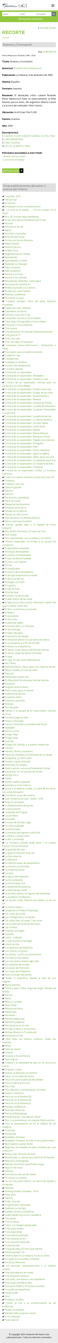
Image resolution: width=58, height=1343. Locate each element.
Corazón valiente (14, 368)
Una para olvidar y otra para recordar (24, 1286)
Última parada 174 (14, 1252)
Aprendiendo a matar (16, 260)
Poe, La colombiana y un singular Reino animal (29, 1120)
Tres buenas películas (16, 1235)
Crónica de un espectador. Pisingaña (24, 443)
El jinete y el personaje (17, 595)
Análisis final (11, 250)
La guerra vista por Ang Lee (19, 852)
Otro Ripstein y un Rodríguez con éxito (25, 1089)
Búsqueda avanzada (30, 18)
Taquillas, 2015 (13, 196)
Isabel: (8, 778)
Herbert (9, 747)
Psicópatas (10, 1133)
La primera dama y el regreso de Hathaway (27, 893)
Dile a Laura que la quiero (18, 521)
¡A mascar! (10, 203)
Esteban (9, 703)
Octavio (9, 1052)
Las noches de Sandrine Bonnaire (22, 923)
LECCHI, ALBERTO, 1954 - (17, 146)
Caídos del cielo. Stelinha (18, 308)
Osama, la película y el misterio (21, 1072)
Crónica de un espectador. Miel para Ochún (27, 436)
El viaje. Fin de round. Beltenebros (22, 659)
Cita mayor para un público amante (23, 352)
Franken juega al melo (16, 717)
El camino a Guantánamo (18, 555)
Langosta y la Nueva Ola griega (21, 910)
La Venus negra (13, 907)
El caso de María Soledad (18, 558)
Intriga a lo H (12, 775)
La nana (9, 873)
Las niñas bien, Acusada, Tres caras (23, 920)
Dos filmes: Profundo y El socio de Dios (25, 531)
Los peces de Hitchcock (17, 967)
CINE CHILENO (12, 142)
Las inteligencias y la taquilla (20, 917)
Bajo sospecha (12, 267)
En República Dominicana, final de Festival (27, 680)
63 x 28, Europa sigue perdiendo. (22, 216)
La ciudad (10, 819)
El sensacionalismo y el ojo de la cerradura (27, 639)
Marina (9, 995)
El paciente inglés (14, 622)
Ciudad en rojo (12, 355)
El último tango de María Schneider (23, 653)
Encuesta (9, 683)
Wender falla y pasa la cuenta (20, 1313)
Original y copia (13, 1069)
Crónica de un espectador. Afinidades (24, 375)
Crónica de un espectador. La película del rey (28, 416)
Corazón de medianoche (17, 365)
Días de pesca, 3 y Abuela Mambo (22, 517)
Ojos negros (11, 1059)
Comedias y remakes (16, 362)
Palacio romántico (14, 1093)
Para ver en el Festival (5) (18, 1099)
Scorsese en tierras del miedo (20, 1174)
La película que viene (16, 890)
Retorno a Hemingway (16, 1160)
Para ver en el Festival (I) (18, 1103)
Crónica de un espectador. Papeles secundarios (29, 440)
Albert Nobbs (12, 243)
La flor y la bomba (14, 839)
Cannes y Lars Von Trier (17, 314)
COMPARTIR (49, 51)
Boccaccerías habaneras (17, 284)
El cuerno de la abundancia (19, 571)
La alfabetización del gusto (19, 805)
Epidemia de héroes (15, 693)
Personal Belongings (16, 1113)
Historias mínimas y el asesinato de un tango (28, 754)
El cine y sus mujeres (16, 561)
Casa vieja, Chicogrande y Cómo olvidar (25, 321)
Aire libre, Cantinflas (15, 233)
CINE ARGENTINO (13, 139)
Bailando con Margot (16, 264)
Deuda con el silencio (16, 511)
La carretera (11, 815)
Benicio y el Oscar (14, 274)
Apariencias (11, 257)
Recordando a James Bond (19, 1143)
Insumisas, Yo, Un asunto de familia (23, 771)
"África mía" (11, 199)
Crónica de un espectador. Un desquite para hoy (30, 460)
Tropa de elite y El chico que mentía (23, 1248)
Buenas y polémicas (15, 294)
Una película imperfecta (17, 1289)
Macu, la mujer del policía (18, 974)
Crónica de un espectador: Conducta (24, 467)
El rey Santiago (13, 629)
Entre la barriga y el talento (19, 690)
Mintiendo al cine (14, 1035)
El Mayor (9, 612)
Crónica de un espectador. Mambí (22, 429)
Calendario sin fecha (15, 311)
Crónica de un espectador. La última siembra (28, 419)
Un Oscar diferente (15, 1262)
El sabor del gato (14, 632)
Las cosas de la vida (15, 913)
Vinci (7, 1296)
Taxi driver (10, 1218)
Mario (8, 998)
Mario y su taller (13, 1001)
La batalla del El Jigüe (16, 812)
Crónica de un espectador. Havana (23, 399)
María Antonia (12, 984)
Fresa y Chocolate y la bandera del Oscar (26, 724)
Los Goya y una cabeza (17, 957)
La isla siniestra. (13, 856)
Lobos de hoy (12, 944)
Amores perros (13, 247)
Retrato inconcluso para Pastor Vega (24, 1164)
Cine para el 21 (13, 335)
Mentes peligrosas (15, 1018)
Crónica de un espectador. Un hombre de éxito (29, 463)
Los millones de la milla (17, 964)
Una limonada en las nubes (19, 1272)
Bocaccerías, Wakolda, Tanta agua (23, 280)
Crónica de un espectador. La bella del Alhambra (30, 406)
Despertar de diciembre (17, 504)
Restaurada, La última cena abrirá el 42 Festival (29, 1157)
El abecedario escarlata (17, 548)
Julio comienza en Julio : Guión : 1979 (24, 798)
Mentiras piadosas (14, 1022)
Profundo (10, 1130)
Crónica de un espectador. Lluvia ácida (25, 426)
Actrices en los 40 (14, 226)
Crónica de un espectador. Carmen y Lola (26, 379)
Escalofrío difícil (13, 697)
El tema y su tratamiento (18, 646)
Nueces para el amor (14, 156)
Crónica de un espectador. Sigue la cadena (27, 453)
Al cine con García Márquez (19, 240)
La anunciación (13, 808)
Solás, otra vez (12, 1201)
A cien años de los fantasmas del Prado (25, 220)
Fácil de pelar (12, 707)
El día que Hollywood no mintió (21, 575)
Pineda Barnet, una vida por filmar (23, 1116)
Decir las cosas (12, 500)
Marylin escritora (14, 1008)
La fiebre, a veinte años (17, 835)
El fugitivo (10, 585)
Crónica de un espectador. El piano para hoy (28, 389)
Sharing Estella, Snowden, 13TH (21, 1191)
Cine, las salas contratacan (19, 341)
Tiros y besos (12, 1221)
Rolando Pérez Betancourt (28, 68)
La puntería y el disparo (17, 896)
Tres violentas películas (17, 1242)
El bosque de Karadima (17, 551)
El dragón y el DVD (14, 582)
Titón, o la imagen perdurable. (21, 1225)
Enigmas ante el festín (16, 687)
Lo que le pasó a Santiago (18, 940)
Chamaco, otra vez (14, 484)
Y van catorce (12, 1319)
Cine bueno (11, 328)
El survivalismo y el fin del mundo (22, 643)
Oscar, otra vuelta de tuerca (19, 1076)
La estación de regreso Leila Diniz (22, 832)
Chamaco (10, 480)
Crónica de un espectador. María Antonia (26, 433)
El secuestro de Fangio (17, 636)
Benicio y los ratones (16, 277)
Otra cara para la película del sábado (24, 1079)
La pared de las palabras (18, 886)
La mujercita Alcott (14, 869)
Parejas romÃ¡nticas (15, 1106)
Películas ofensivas (15, 1110)
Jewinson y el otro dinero (18, 785)
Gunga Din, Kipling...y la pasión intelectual (27, 744)
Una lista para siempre (17, 1275)
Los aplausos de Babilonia (19, 947)
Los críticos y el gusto (16, 951)
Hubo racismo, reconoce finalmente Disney (27, 768)
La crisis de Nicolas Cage (18, 822)
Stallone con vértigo (15, 1208)
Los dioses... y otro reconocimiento (23, 954)
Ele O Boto (10, 663)
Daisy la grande (13, 487)
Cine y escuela (12, 338)
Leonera (9, 934)
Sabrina (9, 1171)
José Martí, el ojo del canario (20, 795)
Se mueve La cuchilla (15, 1177)
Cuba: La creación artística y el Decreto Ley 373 (29, 477)
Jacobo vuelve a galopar (17, 781)
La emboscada (12, 829)
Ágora (8, 230)
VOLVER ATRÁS (47, 28)
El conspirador (12, 568)
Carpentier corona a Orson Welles (23, 318)
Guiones (9, 741)
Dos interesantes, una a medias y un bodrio (28, 538)
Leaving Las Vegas (14, 930)
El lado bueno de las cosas (18, 599)
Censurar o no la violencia (18, 324)
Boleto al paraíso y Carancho (20, 287)
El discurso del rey (14, 578)
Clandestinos (12, 358)
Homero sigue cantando (17, 761)
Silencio (9, 1198)
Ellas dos (9, 673)
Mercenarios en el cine (17, 1025)
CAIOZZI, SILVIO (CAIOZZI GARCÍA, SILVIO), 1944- (30, 135)
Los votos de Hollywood (17, 971)
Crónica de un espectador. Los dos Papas (26, 423)
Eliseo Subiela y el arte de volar (21, 670)
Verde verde (11, 1292)
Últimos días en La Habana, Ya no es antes (27, 1255)
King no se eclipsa (14, 802)
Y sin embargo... (13, 1316)
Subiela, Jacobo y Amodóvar (19, 1211)
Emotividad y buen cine (17, 676)
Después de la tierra (15, 507)
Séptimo (9, 1187)
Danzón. (9, 494)
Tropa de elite (12, 1245)
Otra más (10, 1086)
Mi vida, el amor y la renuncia (20, 1028)
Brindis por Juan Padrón (17, 291)
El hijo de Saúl (12, 588)
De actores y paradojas (17, 497)
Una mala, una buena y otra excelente (25, 1279)
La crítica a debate (14, 825)
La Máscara (11, 859)
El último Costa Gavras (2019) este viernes (27, 649)
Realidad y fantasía (15, 1137)
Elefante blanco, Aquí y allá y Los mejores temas (30, 666)
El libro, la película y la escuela (20, 609)
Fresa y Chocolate (14, 720)
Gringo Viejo (11, 734)
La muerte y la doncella (17, 866)
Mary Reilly (10, 1005)
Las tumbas (11, 927)
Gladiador (10, 727)
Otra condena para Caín (17, 1083)
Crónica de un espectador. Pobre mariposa (27, 450)
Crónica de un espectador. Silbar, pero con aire (29, 456)
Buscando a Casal (14, 297)
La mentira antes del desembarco (22, 863)
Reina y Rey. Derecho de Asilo (20, 1154)
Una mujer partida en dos (18, 1282)
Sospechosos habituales (18, 1204)
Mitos (8, 1045)
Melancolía (10, 1011)
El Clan (8, 565)
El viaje (8, 656)
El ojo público (12, 615)
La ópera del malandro (17, 876)
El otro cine (11, 619)
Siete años (10, 1194)
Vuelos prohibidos (14, 1309)
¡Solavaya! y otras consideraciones (23, 206)
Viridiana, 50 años (14, 1299)
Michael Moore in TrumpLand (20, 1032)
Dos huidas (11, 534)
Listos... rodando (13, 937)
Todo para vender (14, 1228)
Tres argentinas (13, 1231)
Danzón (9, 490)
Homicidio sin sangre (16, 764)
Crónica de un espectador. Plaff (21, 446)
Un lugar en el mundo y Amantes (22, 1259)
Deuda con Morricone (16, 514)
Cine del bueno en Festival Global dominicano (29, 331)
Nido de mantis (13, 1049)
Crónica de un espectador (18, 372)
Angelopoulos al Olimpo (17, 253)
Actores (9, 223)
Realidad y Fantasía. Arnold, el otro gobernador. (30, 1140)
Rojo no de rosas (14, 1167)
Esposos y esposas (15, 700)
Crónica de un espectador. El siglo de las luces (29, 392)
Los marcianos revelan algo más (22, 961)
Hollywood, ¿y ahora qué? (18, 758)
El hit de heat (12, 592)
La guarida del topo (15, 849)
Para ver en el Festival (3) (18, 1096)
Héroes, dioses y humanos (19, 751)
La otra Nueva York (15, 883)
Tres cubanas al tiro (15, 1238)
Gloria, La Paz (12, 731)
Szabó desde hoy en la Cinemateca (23, 1215)
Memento (10, 1015)
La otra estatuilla (14, 879)
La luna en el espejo (14, 159)
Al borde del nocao (14, 236)
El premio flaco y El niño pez (19, 626)
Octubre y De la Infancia (17, 1055)
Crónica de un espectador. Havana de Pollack (28, 402)
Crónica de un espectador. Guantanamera (27, 396)
